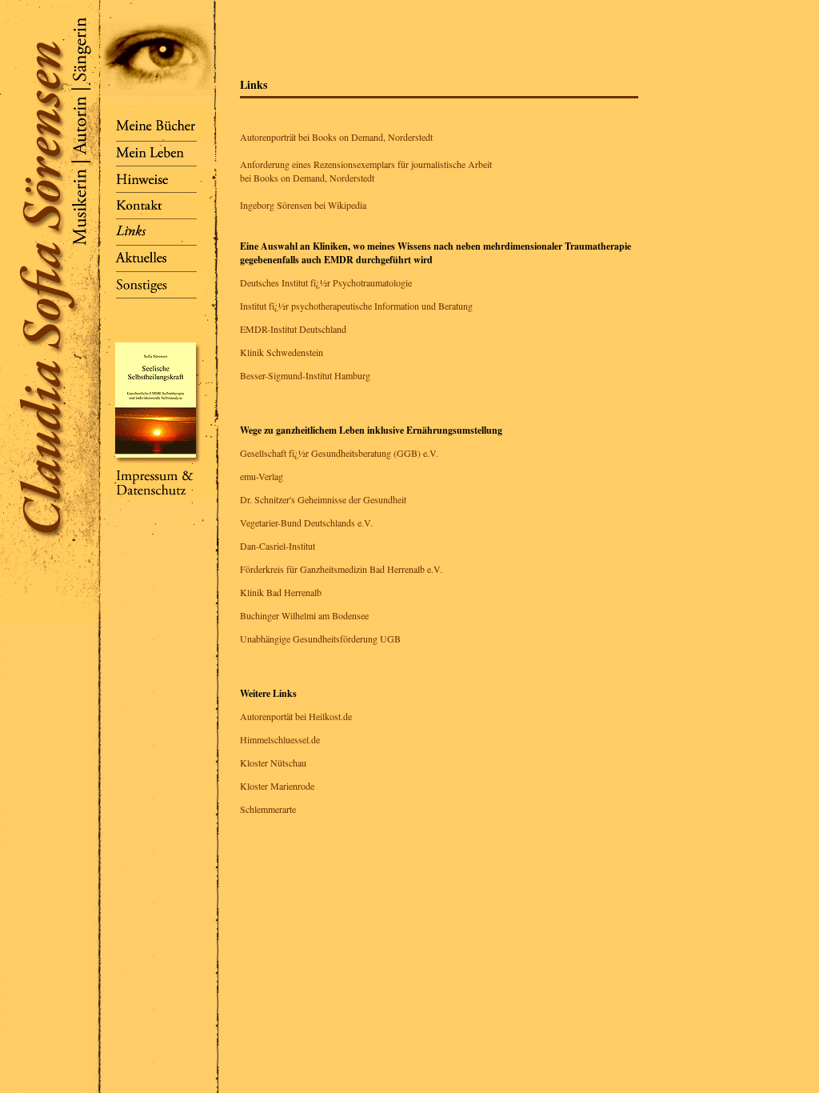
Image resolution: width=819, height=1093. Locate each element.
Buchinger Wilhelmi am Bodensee (304, 615)
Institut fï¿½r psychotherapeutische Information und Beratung (356, 305)
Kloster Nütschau (273, 762)
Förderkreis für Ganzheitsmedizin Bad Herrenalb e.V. (341, 569)
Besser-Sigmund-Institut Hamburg (305, 375)
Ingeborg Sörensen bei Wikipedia (303, 204)
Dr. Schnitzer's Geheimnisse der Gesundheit (323, 499)
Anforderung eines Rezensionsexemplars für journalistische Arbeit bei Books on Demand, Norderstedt (366, 171)
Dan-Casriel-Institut (277, 545)
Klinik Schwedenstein (281, 352)
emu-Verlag (261, 476)
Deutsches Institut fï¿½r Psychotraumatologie (326, 282)
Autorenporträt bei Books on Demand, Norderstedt (336, 136)
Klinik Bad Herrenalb (281, 592)
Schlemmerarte (268, 809)
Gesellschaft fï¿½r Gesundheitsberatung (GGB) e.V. (339, 452)
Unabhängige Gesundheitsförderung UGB (320, 638)
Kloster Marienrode (277, 785)
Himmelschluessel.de (280, 739)
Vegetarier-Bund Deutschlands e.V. (306, 522)
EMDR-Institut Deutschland (293, 328)
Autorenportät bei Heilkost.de (296, 716)
